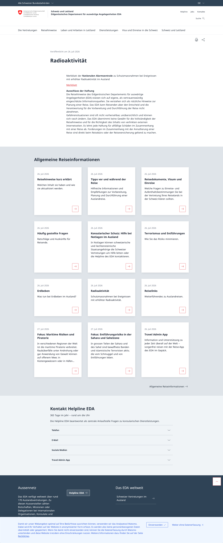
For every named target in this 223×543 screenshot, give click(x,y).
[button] (27, 30)
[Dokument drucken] (196, 39)
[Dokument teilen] (203, 39)
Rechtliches (23, 536)
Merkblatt (71, 85)
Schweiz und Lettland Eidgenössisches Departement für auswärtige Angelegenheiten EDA (86, 13)
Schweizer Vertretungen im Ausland (131, 498)
